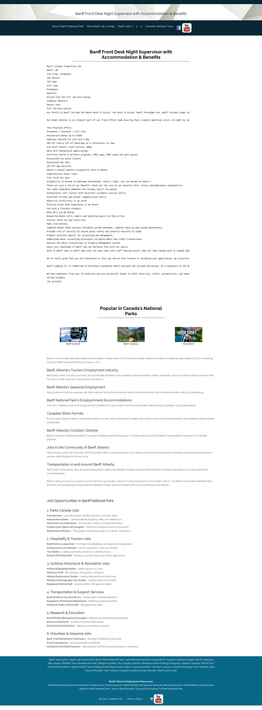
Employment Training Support (106, 685)
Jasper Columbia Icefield (137, 667)
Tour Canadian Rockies (84, 663)
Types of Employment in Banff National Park (159, 688)
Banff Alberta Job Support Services (143, 685)
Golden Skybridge (182, 667)
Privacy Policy (135, 699)
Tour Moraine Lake (204, 667)
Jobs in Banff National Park (69, 26)
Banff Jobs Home (58, 659)
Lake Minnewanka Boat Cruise (141, 659)
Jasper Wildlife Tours (82, 667)
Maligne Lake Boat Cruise (108, 667)
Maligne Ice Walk (107, 663)
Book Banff (95, 659)
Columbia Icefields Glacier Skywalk (137, 670)
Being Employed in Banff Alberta (180, 685)
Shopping (175, 663)
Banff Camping (204, 659)
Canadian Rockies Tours (159, 26)
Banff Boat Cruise (167, 670)
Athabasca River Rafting (155, 663)
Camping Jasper (185, 659)
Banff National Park (113, 659)
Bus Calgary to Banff (129, 663)
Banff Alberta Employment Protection (68, 685)
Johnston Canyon (161, 667)
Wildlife (66, 663)
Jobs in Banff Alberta (122, 688)
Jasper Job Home (78, 659)
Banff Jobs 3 (125, 26)
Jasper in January (191, 663)
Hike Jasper (54, 663)
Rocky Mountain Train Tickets (101, 670)
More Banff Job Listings (101, 26)
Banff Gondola (167, 659)
